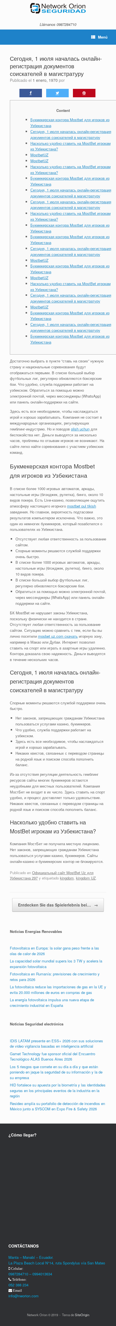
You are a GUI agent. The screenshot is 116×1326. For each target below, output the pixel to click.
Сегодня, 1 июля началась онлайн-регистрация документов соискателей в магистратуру (70, 134)
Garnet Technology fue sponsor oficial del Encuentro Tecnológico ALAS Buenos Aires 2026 (52, 1056)
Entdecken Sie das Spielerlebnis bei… (58, 905)
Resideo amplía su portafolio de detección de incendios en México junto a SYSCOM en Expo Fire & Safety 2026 (57, 1106)
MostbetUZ (39, 154)
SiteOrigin (82, 1315)
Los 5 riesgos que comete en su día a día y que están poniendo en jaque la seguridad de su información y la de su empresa (56, 1072)
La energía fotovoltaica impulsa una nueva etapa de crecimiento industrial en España (52, 1002)
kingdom (67, 878)
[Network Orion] (58, 8)
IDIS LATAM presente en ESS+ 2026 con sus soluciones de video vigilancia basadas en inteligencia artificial (56, 1043)
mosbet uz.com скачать (58, 636)
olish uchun (80, 429)
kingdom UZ (86, 878)
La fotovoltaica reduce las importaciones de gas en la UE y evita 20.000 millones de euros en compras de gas (58, 989)
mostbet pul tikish (81, 506)
